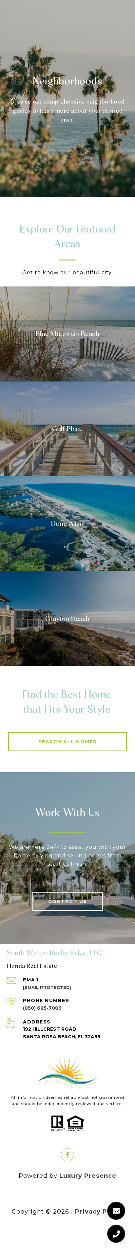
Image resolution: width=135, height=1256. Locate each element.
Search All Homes (67, 742)
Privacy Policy (99, 1211)
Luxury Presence (87, 1175)
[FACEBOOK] (67, 1154)
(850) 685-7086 (42, 1008)
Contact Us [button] (67, 901)
